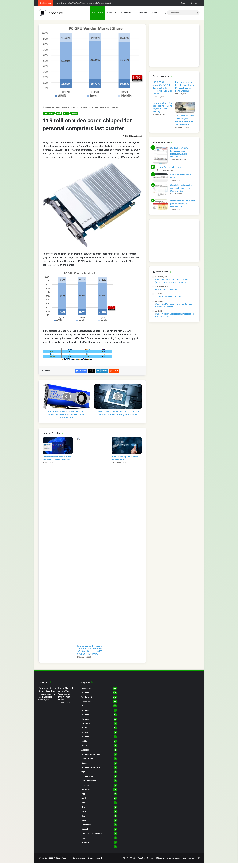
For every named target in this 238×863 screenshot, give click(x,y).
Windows (112, 13)
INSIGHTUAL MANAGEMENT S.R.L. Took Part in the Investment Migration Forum (162, 88)
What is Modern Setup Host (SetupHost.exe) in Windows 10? (182, 204)
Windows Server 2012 (90, 767)
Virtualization (87, 776)
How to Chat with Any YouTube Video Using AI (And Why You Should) (82, 3)
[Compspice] (50, 13)
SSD (83, 847)
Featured (85, 719)
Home (47, 107)
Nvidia (74, 113)
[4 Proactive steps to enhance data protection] (127, 445)
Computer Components (91, 833)
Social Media (87, 825)
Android (85, 750)
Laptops (85, 785)
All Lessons (86, 688)
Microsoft (85, 732)
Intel (66, 113)
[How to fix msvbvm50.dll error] (160, 177)
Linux (83, 838)
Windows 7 (86, 710)
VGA (83, 772)
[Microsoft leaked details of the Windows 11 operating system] (58, 445)
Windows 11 (86, 737)
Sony (83, 820)
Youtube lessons (88, 781)
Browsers (85, 728)
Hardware (142, 13)
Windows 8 (86, 715)
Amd (59, 113)
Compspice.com (79, 858)
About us (184, 3)
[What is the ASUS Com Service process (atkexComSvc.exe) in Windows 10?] (160, 155)
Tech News (98, 13)
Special (84, 829)
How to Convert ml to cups (169, 167)
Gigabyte (85, 842)
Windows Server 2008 (90, 754)
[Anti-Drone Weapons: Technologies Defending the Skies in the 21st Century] (185, 107)
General (84, 706)
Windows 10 (86, 697)
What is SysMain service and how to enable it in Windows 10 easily (181, 188)
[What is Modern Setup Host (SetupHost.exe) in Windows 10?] (160, 204)
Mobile (156, 13)
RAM (83, 811)
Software (126, 13)
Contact (194, 3)
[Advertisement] (174, 45)
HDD (83, 816)
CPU (83, 807)
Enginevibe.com (94, 858)
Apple (84, 745)
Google (84, 763)
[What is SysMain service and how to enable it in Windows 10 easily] (160, 190)
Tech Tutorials (87, 759)
